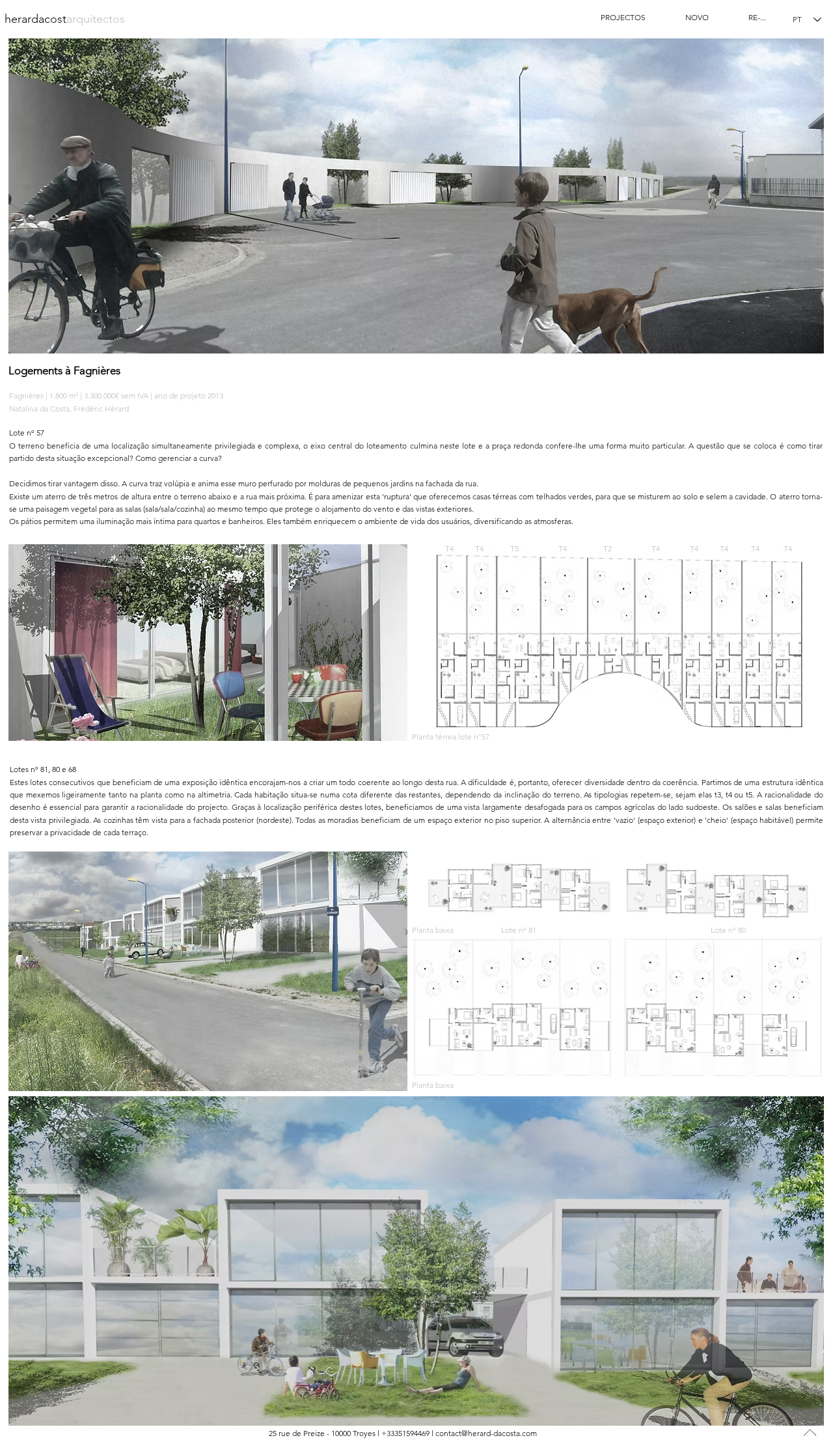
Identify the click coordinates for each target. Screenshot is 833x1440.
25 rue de (285, 1433)
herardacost (65, 19)
